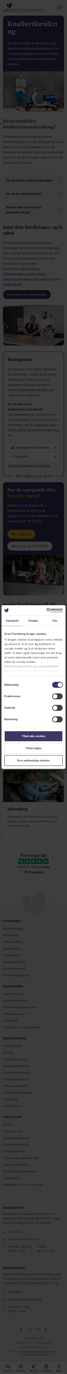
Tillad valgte (33, 748)
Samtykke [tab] (12, 620)
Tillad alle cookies (33, 736)
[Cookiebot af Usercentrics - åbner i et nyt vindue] (47, 610)
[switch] (57, 696)
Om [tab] (54, 620)
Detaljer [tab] (33, 620)
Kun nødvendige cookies (33, 760)
